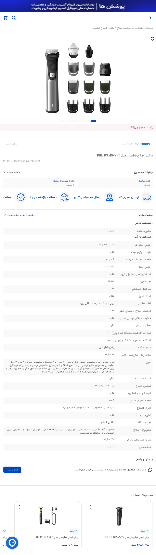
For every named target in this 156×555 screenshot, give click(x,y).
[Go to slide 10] (66, 121)
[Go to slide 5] (80, 121)
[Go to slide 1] (93, 121)
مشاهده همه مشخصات (21, 215)
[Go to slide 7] (75, 121)
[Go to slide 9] (69, 121)
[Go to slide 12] (61, 121)
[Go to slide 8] (72, 121)
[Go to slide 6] (78, 121)
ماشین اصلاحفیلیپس (103, 28)
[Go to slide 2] (89, 121)
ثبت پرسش (12, 470)
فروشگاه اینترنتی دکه (142, 28)
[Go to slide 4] (83, 121)
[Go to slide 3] (86, 121)
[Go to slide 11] (63, 121)
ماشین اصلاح (123, 28)
